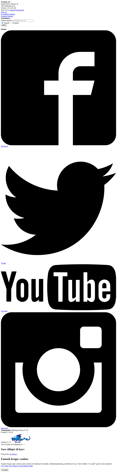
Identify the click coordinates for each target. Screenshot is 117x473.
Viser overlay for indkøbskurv (12, 444)
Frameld (16, 23)
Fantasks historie (7, 16)
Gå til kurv (13, 454)
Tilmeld (6, 23)
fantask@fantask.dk (17, 10)
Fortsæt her (5, 454)
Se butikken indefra (8, 14)
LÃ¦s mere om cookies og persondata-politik (17, 466)
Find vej (4, 12)
